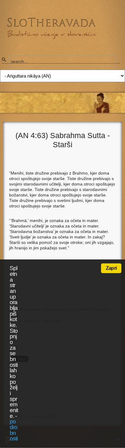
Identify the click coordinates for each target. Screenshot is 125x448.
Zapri (111, 268)
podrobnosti (14, 430)
